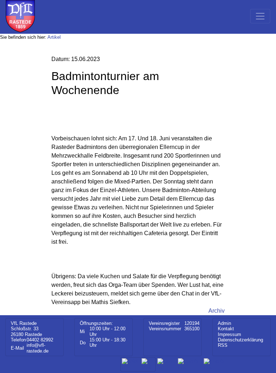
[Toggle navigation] (260, 16)
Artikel (54, 37)
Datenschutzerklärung (240, 339)
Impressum (229, 334)
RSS (222, 345)
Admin (224, 323)
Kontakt (226, 328)
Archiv (216, 311)
